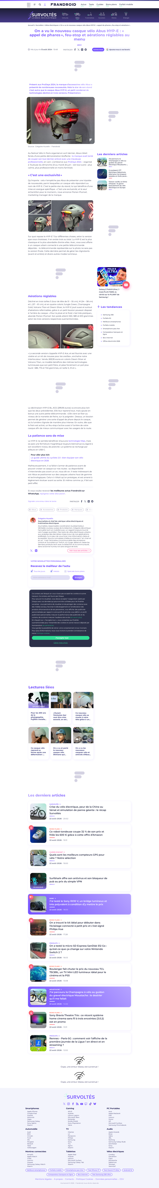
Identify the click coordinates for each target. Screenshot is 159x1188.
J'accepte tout (62, 638)
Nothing (112, 1140)
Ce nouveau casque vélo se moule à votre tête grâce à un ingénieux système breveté (83, 716)
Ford (29, 1138)
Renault (30, 1144)
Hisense (71, 1132)
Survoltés (39, 25)
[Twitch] (86, 1104)
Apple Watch (32, 1156)
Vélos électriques (51, 25)
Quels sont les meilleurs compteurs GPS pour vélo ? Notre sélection (76, 856)
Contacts (69, 1179)
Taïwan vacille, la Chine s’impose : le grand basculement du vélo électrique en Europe (118, 185)
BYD (29, 1134)
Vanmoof (112, 1166)
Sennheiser (113, 1144)
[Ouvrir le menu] (29, 4)
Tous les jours (39, 571)
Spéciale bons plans (75, 571)
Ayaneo (71, 1113)
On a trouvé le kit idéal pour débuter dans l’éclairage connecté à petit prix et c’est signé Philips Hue (76, 926)
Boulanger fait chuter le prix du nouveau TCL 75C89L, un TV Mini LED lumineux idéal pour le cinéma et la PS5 (77, 972)
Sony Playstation (74, 1123)
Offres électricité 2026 (111, 341)
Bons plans (111, 4)
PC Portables (113, 1108)
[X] (64, 1104)
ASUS (70, 1111)
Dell (110, 1115)
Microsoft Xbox (73, 1117)
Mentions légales (43, 1179)
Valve (70, 1125)
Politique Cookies (84, 1179)
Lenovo (111, 1117)
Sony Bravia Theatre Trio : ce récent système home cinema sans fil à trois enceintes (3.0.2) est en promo (76, 1018)
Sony (70, 1142)
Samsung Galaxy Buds (117, 1142)
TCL (69, 1144)
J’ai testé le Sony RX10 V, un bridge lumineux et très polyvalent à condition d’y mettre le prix (78, 903)
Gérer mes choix (61, 643)
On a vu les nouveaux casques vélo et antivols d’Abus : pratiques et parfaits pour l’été (82, 751)
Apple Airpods (114, 1132)
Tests (91, 4)
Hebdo (56, 571)
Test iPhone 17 (93, 1170)
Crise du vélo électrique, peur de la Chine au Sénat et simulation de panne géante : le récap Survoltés (77, 810)
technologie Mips (76, 441)
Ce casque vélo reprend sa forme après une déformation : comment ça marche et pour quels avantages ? (38, 751)
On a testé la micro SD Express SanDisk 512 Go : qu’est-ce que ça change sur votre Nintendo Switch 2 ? (78, 949)
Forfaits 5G (107, 318)
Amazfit (30, 1155)
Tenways (112, 1164)
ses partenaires (48, 625)
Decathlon (112, 1156)
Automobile (31, 1129)
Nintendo (71, 1119)
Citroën (30, 1136)
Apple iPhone (32, 1111)
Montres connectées (35, 1151)
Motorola (30, 1117)
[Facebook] (73, 1104)
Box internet (108, 338)
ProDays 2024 (74, 162)
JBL (110, 1138)
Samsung (71, 1140)
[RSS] (77, 1104)
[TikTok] (90, 1104)
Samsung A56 (108, 315)
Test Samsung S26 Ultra (101, 1174)
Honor (111, 1119)
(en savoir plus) (76, 617)
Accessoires (48, 510)
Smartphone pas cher (111, 329)
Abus (33, 510)
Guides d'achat (56, 852)
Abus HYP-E (94, 510)
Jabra (111, 1136)
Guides (99, 4)
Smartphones (32, 1108)
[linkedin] (36, 550)
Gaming (70, 1108)
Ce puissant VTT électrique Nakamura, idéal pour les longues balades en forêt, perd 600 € (117, 174)
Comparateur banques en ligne (60, 1174)
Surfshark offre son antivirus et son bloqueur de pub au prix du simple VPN (78, 880)
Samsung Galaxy (33, 1121)
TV (67, 1129)
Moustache (113, 1160)
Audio (110, 1129)
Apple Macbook (114, 1113)
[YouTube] (81, 1104)
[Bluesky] (94, 1104)
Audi (29, 1132)
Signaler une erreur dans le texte (42, 501)
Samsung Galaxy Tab (76, 1162)
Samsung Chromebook (117, 1125)
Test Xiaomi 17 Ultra (111, 1170)
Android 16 (128, 1170)
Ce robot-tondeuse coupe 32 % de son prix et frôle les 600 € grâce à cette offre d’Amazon (76, 833)
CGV (122, 1179)
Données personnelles (106, 1179)
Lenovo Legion (73, 1115)
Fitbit (29, 1158)
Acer (110, 1111)
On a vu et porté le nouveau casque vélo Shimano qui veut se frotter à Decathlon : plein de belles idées (61, 751)
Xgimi (70, 1146)
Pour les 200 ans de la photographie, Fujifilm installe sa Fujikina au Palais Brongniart (38, 716)
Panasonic (72, 1136)
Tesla (29, 1146)
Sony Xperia (31, 1123)
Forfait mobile (126, 4)
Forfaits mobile (109, 325)
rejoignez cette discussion (52, 493)
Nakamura (112, 1162)
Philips (70, 1138)
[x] (31, 550)
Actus (83, 4)
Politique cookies (42, 633)
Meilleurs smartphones (112, 322)
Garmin (30, 1160)
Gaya (110, 1158)
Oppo (29, 1119)
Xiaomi (30, 1125)
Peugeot (30, 1142)
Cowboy (112, 1155)
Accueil (31, 25)
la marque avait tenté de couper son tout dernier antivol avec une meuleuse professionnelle (60, 159)
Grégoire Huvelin (45, 518)
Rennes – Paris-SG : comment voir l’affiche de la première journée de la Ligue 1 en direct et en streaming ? (78, 1041)
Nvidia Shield (73, 1121)
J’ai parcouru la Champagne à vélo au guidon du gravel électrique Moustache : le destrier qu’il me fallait (118, 163)
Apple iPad (72, 1155)
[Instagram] (68, 1104)
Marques (78, 510)
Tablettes (70, 1151)
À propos (58, 1179)
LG (69, 1134)
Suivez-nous (98, 50)
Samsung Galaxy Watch (36, 1164)
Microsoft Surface (115, 1123)
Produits (64, 510)
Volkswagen (31, 1148)
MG (28, 1140)
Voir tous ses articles (78, 551)
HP (110, 1121)
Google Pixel (32, 1113)
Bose (110, 1134)
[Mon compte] (45, 4)
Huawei (30, 1115)
